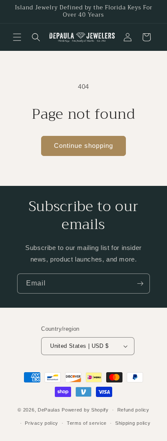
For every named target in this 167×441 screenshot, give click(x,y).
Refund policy (133, 409)
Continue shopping (83, 145)
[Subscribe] (140, 283)
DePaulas (49, 409)
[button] (17, 37)
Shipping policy (133, 423)
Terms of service (87, 423)
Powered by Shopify (85, 409)
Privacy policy (41, 423)
